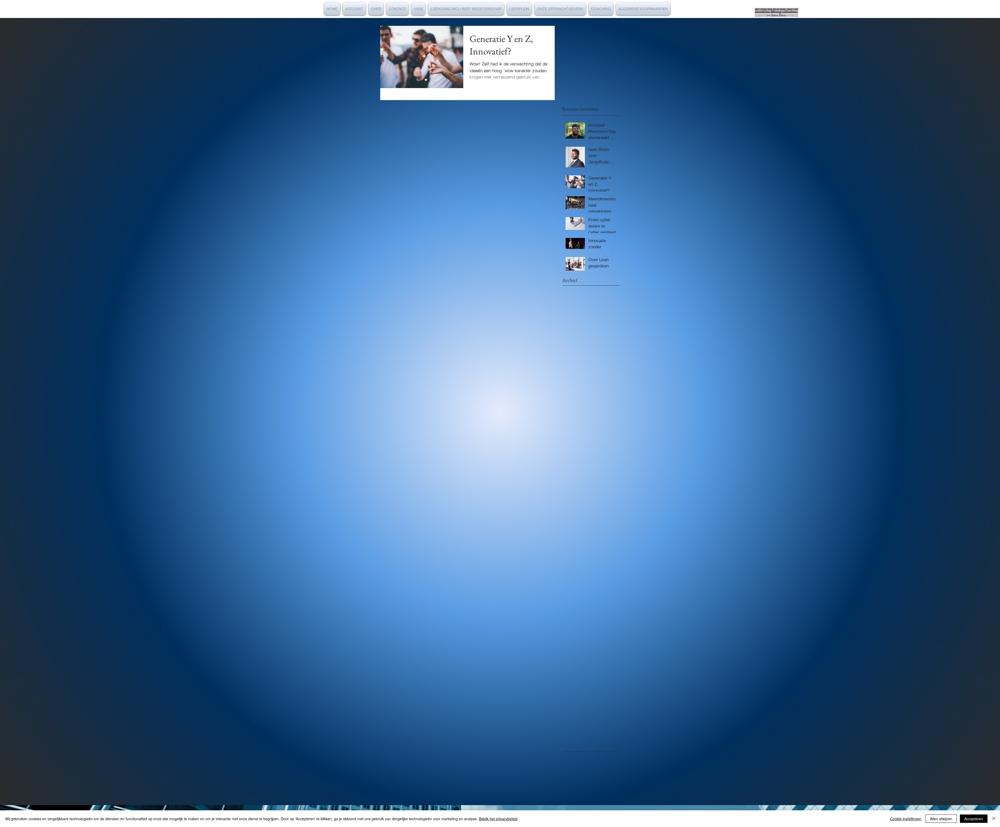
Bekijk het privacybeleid (498, 818)
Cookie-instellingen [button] (905, 818)
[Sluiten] (994, 818)
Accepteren (973, 818)
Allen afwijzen (941, 818)
